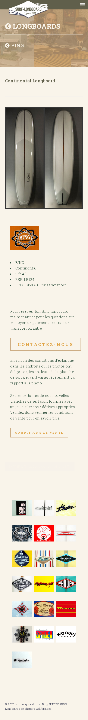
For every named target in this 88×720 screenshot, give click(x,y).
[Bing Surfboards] (22, 533)
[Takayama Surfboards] (44, 609)
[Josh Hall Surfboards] (22, 558)
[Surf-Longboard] (37, 4)
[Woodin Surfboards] (66, 634)
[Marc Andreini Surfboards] (44, 508)
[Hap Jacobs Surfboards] (66, 558)
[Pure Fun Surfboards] (22, 634)
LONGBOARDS (35, 26)
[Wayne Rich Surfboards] (22, 609)
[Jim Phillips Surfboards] (66, 584)
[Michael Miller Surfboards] (44, 533)
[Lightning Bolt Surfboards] (44, 584)
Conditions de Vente (39, 432)
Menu (81, 4)
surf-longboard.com (27, 704)
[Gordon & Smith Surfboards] (66, 533)
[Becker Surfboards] (66, 508)
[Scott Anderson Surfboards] (22, 508)
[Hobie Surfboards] (44, 558)
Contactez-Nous (45, 344)
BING (17, 45)
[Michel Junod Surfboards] (22, 584)
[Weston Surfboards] (66, 609)
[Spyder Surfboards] (44, 634)
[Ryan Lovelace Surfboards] (22, 660)
